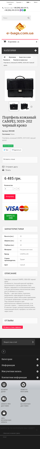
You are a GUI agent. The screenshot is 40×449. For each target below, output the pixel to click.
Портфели (6, 60)
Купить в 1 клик (11, 217)
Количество (8, 185)
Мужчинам (12, 57)
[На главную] (4, 57)
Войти (35, 2)
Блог (5, 437)
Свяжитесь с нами (10, 3)
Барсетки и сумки (25, 57)
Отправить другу (12, 167)
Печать (8, 170)
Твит (6, 150)
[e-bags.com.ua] (20, 28)
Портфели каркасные (20, 60)
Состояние (6, 134)
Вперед (31, 106)
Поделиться (17, 150)
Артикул (5, 131)
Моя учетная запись (11, 371)
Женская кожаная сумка (11, 433)
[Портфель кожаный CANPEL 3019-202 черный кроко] (14, 106)
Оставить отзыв (9, 159)
